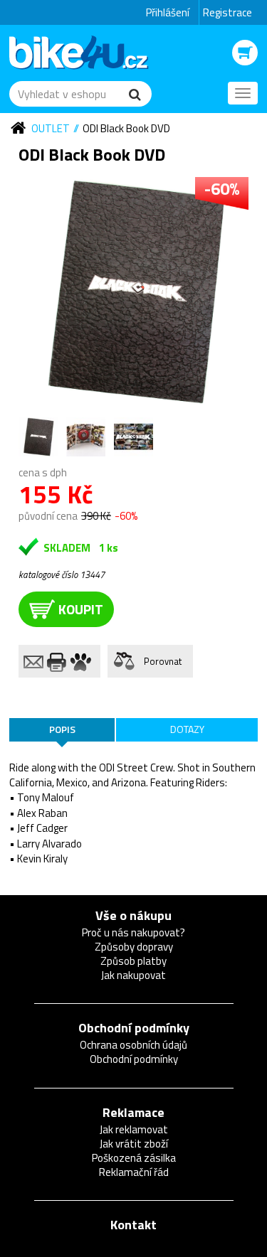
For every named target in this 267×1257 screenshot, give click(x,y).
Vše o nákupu (133, 915)
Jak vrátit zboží (134, 1143)
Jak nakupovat (133, 975)
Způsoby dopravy (134, 946)
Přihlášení (167, 12)
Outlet (50, 128)
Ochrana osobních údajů (133, 1045)
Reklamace (133, 1112)
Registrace (227, 12)
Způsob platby (133, 961)
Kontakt (133, 1224)
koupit (80, 609)
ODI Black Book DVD (126, 128)
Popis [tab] (62, 729)
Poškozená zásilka (134, 1158)
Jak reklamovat (134, 1129)
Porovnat (163, 661)
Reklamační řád (134, 1172)
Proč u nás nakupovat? (133, 932)
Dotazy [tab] (187, 729)
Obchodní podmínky (133, 1027)
